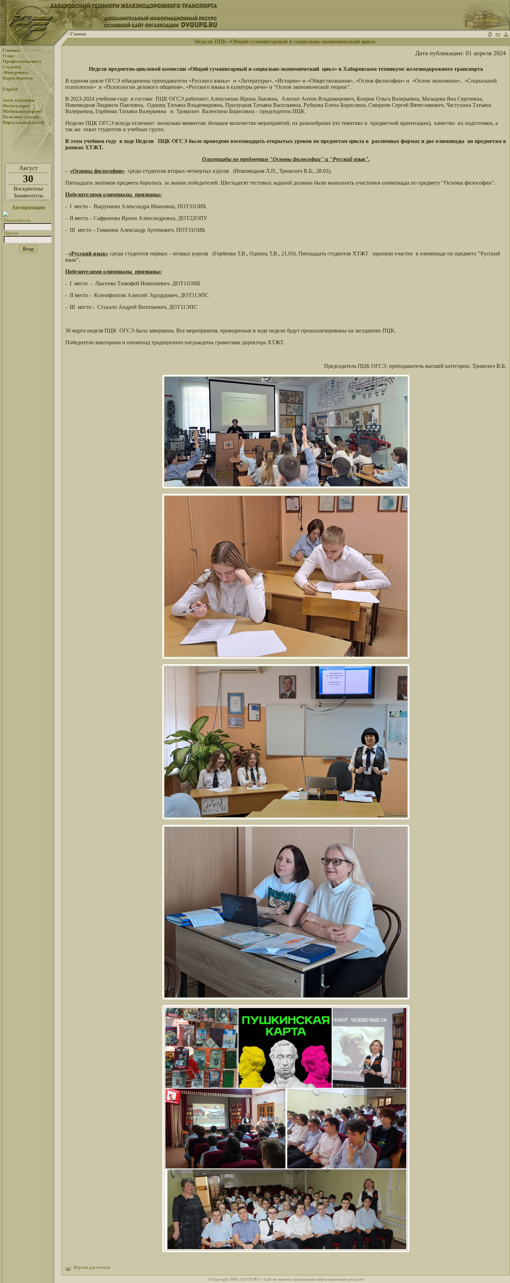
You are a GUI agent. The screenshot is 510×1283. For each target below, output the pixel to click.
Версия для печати (90, 1267)
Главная (78, 33)
